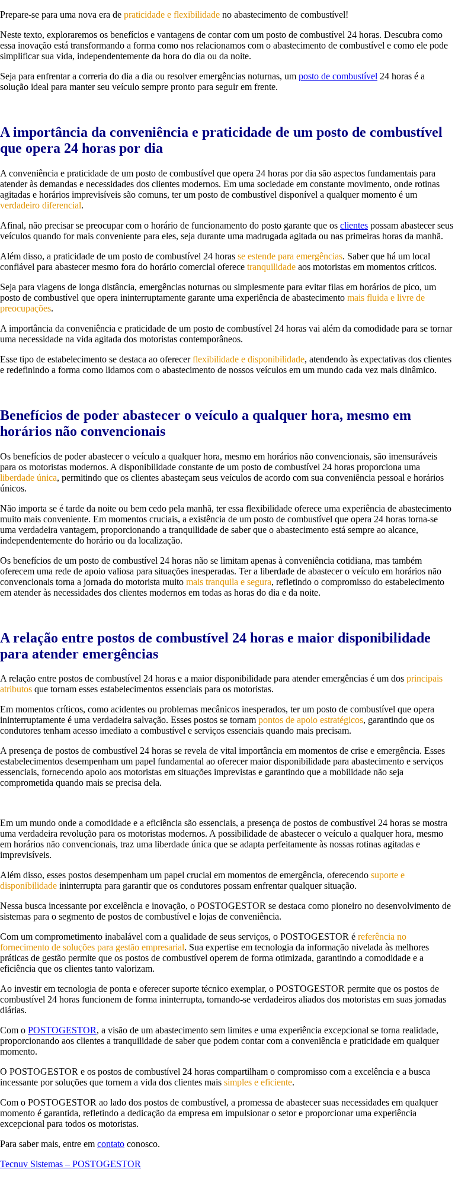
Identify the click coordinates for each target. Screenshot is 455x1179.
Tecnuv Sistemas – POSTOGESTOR (70, 1164)
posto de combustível (338, 76)
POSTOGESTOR (62, 1030)
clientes (354, 225)
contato (110, 1144)
